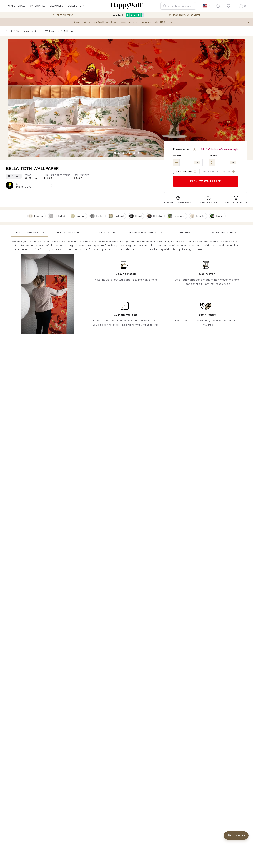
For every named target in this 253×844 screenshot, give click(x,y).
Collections (76, 5)
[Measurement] (194, 149)
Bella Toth (69, 31)
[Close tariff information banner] (249, 22)
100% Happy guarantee (187, 15)
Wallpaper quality (223, 232)
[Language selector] (206, 6)
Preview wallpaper (205, 181)
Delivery (184, 232)
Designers (56, 5)
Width (177, 155)
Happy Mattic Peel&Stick (145, 232)
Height (213, 155)
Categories (37, 5)
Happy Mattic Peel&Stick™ (217, 171)
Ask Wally (239, 835)
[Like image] (51, 185)
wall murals (17, 5)
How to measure (68, 232)
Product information (29, 232)
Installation (107, 232)
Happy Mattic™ (184, 171)
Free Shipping (65, 15)
